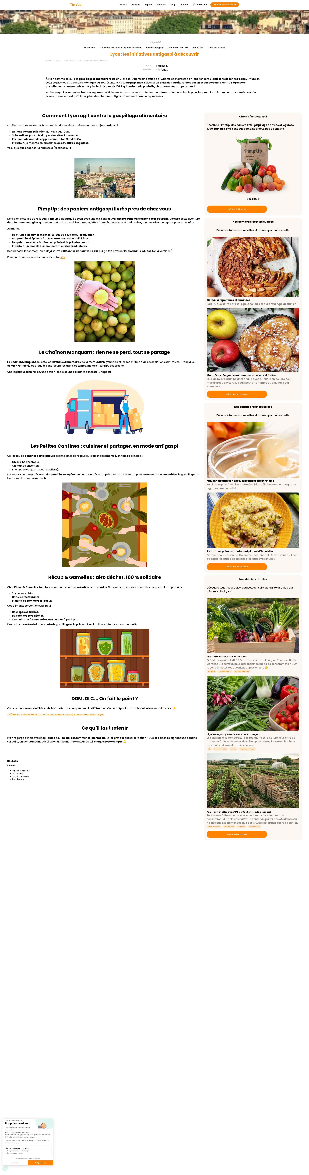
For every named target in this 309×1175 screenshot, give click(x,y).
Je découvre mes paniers (224, 4)
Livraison (135, 4)
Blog (172, 4)
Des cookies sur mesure (15, 1153)
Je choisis (15, 1163)
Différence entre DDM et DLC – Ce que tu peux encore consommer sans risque (55, 714)
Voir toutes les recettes (237, 394)
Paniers (123, 4)
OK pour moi (40, 1163)
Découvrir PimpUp (237, 209)
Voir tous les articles (237, 834)
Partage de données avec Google (18, 1151)
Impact (148, 4)
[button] (5, 1168)
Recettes (161, 4)
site (62, 257)
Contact (184, 4)
